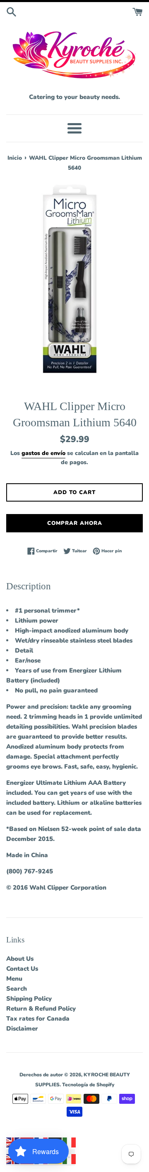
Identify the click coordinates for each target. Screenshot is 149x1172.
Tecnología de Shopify (88, 1084)
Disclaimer (22, 1028)
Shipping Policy (29, 998)
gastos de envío (43, 453)
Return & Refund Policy (41, 1008)
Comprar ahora (74, 523)
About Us (20, 958)
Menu (14, 978)
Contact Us (22, 968)
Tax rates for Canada (38, 1018)
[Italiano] (69, 1142)
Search (16, 988)
